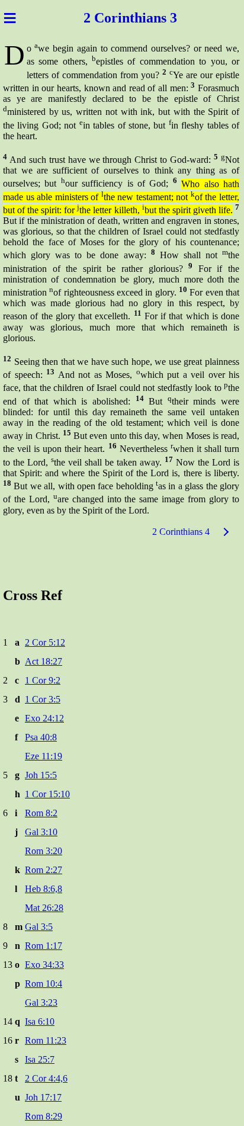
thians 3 (153, 17)
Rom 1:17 (43, 946)
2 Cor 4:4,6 (46, 1078)
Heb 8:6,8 (43, 889)
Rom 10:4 (43, 984)
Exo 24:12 (44, 718)
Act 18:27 (43, 661)
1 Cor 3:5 (42, 699)
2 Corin (107, 17)
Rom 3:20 (43, 851)
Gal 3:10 (41, 832)
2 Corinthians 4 (181, 532)
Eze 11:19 (43, 756)
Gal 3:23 (41, 1002)
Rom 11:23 (45, 1040)
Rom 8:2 (41, 813)
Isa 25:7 (39, 1059)
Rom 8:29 (43, 1116)
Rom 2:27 (43, 870)
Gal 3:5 (39, 927)
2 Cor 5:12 (45, 642)
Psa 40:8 (41, 737)
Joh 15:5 (41, 775)
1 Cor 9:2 (42, 680)
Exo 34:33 (44, 965)
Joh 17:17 (43, 1097)
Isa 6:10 (39, 1021)
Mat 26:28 (44, 908)
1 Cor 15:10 (47, 794)
